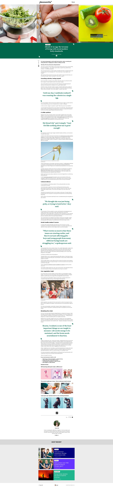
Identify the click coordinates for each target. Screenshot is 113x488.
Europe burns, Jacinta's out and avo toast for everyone (61, 475)
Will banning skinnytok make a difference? (51, 366)
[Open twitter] (42, 485)
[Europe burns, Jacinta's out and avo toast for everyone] (45, 475)
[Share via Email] (38, 66)
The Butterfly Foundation (48, 361)
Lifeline (44, 360)
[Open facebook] (39, 485)
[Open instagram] (40, 485)
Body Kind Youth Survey (45, 169)
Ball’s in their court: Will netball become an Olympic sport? (61, 464)
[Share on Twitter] (38, 64)
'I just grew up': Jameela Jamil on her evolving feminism (55, 395)
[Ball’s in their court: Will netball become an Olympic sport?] (45, 464)
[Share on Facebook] (38, 62)
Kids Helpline (45, 362)
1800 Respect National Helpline (49, 359)
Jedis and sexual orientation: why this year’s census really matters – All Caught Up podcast (61, 453)
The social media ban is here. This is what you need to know (56, 381)
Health (60, 54)
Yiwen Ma (54, 54)
